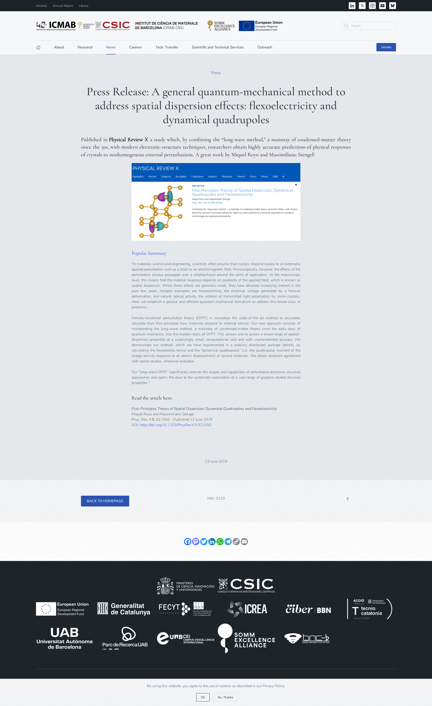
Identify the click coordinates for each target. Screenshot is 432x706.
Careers (135, 47)
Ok (203, 697)
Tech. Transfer (166, 47)
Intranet (41, 6)
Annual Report (63, 6)
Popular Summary (149, 253)
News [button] (111, 47)
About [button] (59, 47)
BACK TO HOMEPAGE (105, 501)
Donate (386, 47)
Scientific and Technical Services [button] (218, 47)
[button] (347, 499)
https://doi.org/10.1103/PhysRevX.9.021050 (175, 424)
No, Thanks (225, 697)
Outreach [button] (264, 47)
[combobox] (369, 26)
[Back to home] (160, 25)
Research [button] (85, 47)
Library (83, 6)
